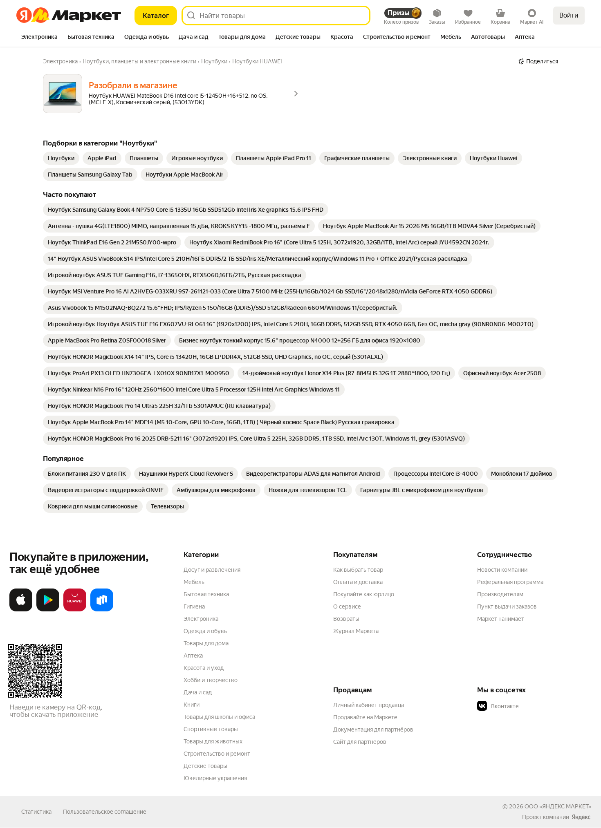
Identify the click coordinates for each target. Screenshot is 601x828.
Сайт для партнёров (359, 741)
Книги (192, 704)
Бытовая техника (206, 594)
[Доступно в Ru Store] (101, 610)
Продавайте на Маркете (365, 717)
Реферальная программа (510, 582)
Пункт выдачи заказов (507, 606)
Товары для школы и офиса (219, 717)
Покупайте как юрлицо (363, 594)
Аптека (193, 655)
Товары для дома (206, 643)
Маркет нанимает (500, 618)
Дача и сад (198, 692)
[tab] (39, 37)
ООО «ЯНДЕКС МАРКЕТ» (558, 806)
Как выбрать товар (358, 569)
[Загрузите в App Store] (20, 610)
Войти (569, 15)
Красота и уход (204, 668)
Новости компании (502, 569)
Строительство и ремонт (217, 753)
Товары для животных (213, 741)
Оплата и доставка (358, 582)
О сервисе (347, 606)
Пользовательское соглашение (104, 811)
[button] (534, 706)
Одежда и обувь (205, 631)
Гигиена (194, 606)
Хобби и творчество (211, 680)
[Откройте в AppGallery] (74, 610)
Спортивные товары (211, 729)
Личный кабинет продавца (368, 705)
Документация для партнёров (373, 729)
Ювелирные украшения (215, 778)
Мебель (194, 582)
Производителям (500, 594)
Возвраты (346, 618)
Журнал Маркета (356, 631)
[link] (61, 158)
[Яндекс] (581, 817)
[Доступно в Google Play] (47, 610)
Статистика (36, 811)
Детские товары (205, 766)
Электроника (201, 618)
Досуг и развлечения (212, 569)
